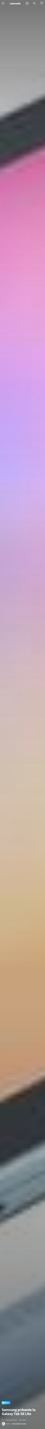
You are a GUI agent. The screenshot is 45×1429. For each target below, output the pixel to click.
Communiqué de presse (19, 1424)
